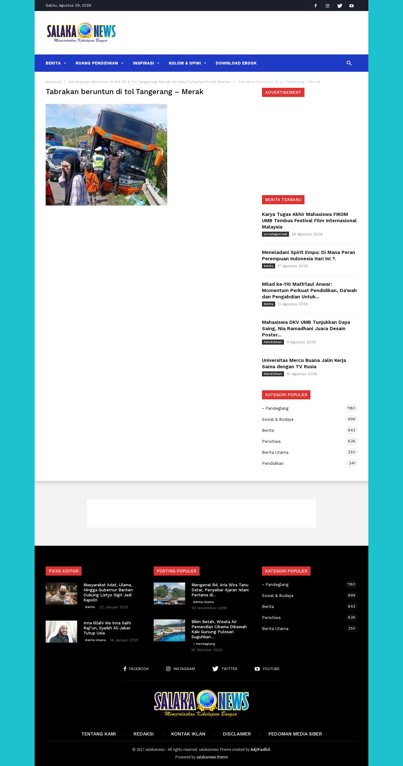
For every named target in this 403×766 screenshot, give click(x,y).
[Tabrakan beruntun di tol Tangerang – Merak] (147, 155)
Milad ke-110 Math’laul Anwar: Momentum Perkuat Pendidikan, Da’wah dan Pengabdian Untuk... (309, 290)
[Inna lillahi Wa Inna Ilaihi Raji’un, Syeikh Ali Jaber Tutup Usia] (61, 632)
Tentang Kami (98, 734)
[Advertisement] (241, 33)
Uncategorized (275, 234)
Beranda (53, 82)
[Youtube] (352, 5)
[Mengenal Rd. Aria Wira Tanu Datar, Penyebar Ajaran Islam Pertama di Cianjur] (169, 594)
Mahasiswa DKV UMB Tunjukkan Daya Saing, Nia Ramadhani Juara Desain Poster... (306, 328)
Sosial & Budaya (303, 419)
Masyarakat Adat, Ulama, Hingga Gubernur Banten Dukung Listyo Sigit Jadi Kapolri (108, 592)
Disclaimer (237, 734)
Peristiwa (303, 441)
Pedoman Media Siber (295, 734)
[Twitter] (340, 5)
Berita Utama (303, 452)
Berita (53, 63)
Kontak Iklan (188, 734)
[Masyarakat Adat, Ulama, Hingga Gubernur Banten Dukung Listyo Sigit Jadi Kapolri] (61, 594)
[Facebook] (316, 5)
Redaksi (143, 734)
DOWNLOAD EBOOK (236, 63)
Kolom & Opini (185, 63)
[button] (349, 63)
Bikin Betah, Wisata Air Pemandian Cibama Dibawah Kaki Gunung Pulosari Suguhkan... (219, 629)
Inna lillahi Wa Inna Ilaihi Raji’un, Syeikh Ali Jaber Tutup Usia (107, 628)
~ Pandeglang (303, 408)
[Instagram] (328, 5)
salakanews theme (212, 757)
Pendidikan (273, 342)
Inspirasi (143, 63)
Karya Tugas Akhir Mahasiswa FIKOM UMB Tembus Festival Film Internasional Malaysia (309, 220)
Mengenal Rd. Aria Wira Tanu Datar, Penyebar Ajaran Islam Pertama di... (220, 590)
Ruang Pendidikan (97, 63)
